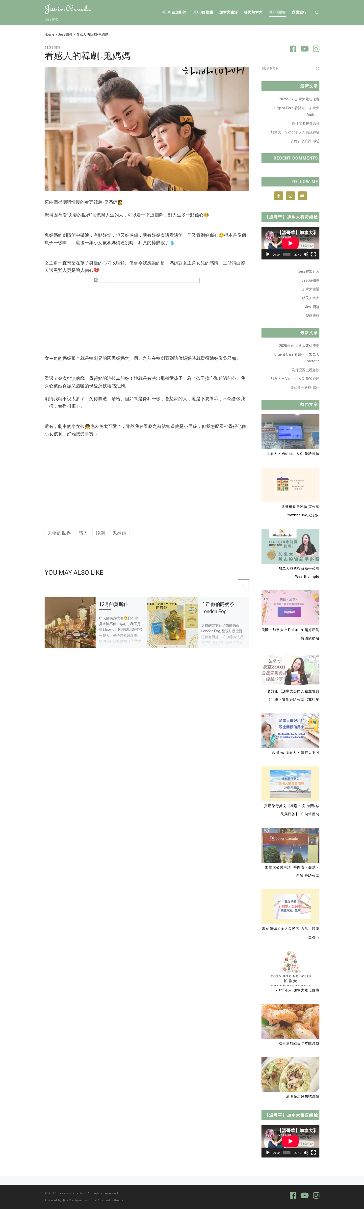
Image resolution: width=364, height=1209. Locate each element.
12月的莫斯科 (113, 604)
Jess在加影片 (308, 271)
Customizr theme (111, 1200)
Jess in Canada (70, 1193)
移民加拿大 (310, 298)
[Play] (267, 254)
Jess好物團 (310, 280)
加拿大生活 (310, 289)
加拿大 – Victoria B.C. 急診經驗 (295, 132)
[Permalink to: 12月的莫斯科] (70, 622)
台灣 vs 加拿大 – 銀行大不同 (295, 753)
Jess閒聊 (65, 34)
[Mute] (306, 254)
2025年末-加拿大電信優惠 (299, 99)
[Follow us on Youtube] (304, 49)
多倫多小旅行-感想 (304, 141)
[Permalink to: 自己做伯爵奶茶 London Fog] (172, 622)
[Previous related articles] (231, 584)
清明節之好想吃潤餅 (302, 1096)
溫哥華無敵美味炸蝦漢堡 (299, 1043)
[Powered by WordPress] (63, 1200)
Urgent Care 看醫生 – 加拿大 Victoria (296, 111)
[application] (290, 243)
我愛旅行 (312, 315)
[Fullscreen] (313, 254)
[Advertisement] (147, 483)
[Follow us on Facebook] (293, 49)
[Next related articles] (243, 584)
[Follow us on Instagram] (316, 49)
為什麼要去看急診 (305, 123)
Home (49, 34)
